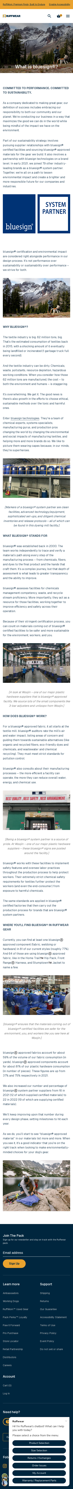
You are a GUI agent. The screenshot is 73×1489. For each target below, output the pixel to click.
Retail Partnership (13, 1349)
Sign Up (14, 1263)
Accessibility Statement (53, 1317)
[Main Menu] (68, 16)
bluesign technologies (25, 418)
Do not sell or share (51, 1349)
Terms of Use (47, 1325)
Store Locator (11, 1341)
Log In (6, 1393)
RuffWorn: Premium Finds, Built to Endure (24, 4)
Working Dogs (11, 1301)
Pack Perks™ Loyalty (15, 1317)
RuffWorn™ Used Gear (15, 1309)
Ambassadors (11, 1293)
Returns (44, 1301)
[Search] (49, 16)
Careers (7, 1365)
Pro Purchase (10, 1333)
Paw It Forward (11, 1325)
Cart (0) (7, 1385)
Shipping (45, 1293)
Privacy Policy (48, 1333)
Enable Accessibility (59, 4)
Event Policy (47, 1341)
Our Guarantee (48, 1309)
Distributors (9, 1357)
